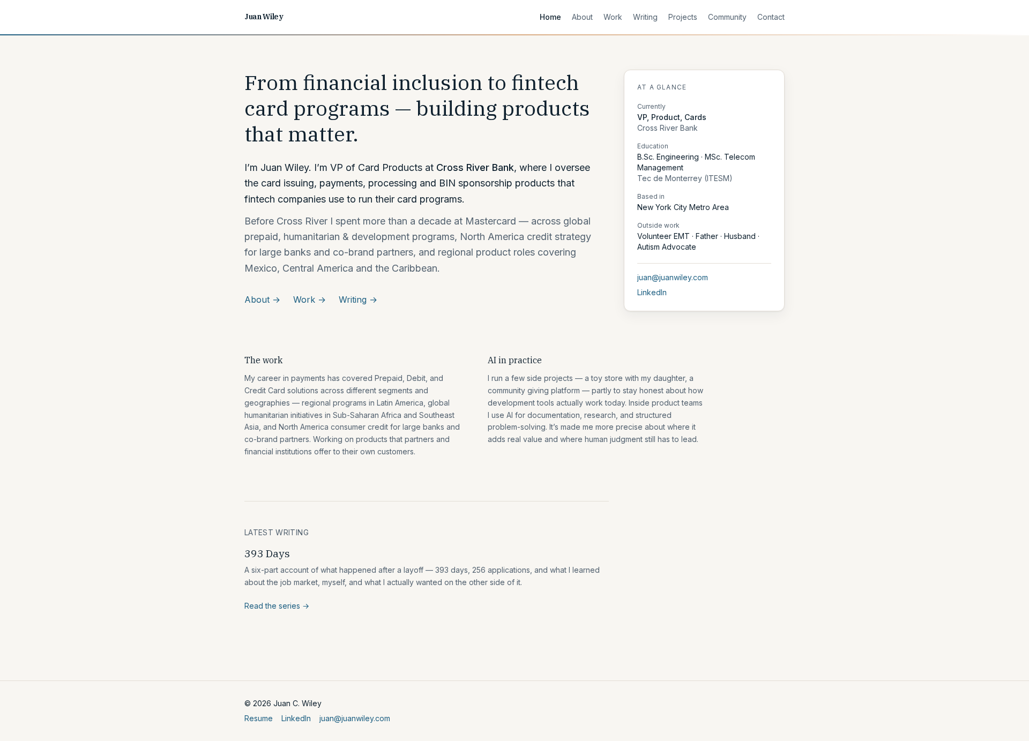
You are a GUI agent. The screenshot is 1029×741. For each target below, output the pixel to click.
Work (612, 16)
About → (262, 299)
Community (727, 16)
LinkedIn (652, 292)
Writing (645, 16)
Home (550, 16)
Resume (258, 718)
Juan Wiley (264, 16)
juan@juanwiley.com (672, 277)
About (582, 16)
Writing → (358, 299)
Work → (309, 299)
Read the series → (276, 605)
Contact (771, 16)
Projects (682, 16)
